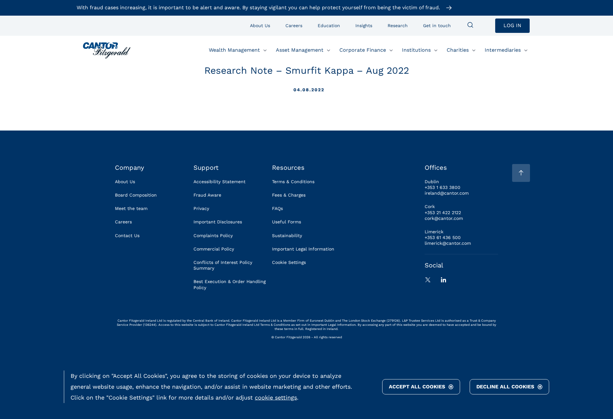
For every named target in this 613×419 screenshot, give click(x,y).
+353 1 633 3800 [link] (442, 187)
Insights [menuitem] (363, 25)
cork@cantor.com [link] (444, 218)
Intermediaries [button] (503, 50)
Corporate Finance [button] (362, 50)
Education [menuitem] (329, 25)
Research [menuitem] (398, 25)
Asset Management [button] (299, 50)
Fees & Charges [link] (289, 195)
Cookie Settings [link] (289, 262)
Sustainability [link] (287, 235)
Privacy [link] (201, 208)
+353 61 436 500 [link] (443, 237)
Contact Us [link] (127, 235)
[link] (107, 50)
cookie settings (276, 397)
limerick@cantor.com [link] (448, 243)
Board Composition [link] (136, 195)
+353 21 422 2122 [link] (443, 212)
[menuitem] (470, 25)
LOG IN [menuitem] (512, 25)
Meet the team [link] (131, 208)
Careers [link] (123, 221)
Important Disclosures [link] (217, 221)
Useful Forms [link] (286, 221)
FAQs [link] (277, 208)
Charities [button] (458, 50)
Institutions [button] (416, 50)
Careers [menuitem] (293, 25)
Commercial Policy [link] (213, 248)
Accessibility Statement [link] (219, 181)
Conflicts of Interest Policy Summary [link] (222, 265)
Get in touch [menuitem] (437, 25)
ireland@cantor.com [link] (447, 193)
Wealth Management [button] (234, 50)
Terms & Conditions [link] (293, 181)
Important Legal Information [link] (303, 248)
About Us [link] (125, 181)
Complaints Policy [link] (213, 235)
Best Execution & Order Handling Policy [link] (229, 284)
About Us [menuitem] (260, 25)
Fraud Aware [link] (207, 195)
